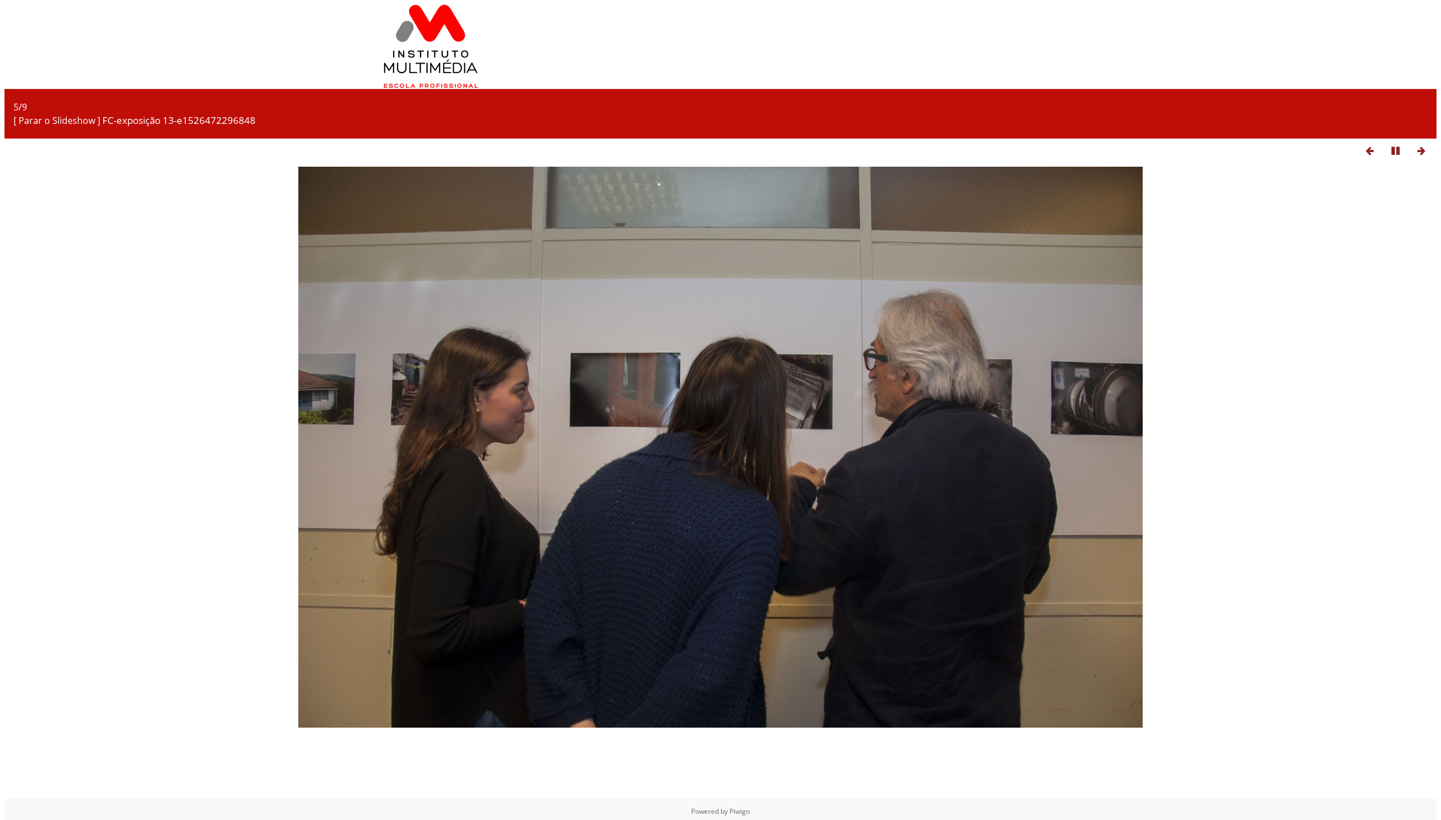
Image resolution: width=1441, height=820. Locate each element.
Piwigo (740, 811)
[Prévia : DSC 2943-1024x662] (1369, 150)
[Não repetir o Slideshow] (1343, 150)
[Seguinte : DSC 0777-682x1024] (1421, 150)
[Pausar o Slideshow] (1395, 150)
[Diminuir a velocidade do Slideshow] (1292, 150)
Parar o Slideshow (57, 120)
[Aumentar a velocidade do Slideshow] (1318, 150)
